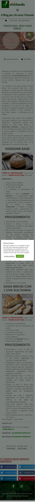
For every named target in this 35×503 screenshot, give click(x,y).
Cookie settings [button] (9, 256)
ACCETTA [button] (20, 256)
